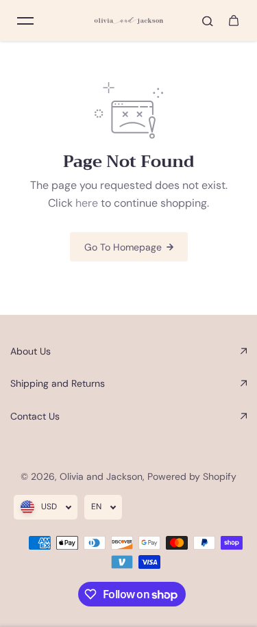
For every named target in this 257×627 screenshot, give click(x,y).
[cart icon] (234, 21)
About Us (30, 351)
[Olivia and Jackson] (129, 21)
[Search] (208, 21)
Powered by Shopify (191, 476)
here (86, 203)
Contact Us (35, 416)
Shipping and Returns (57, 383)
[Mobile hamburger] (25, 20)
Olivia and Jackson (101, 476)
